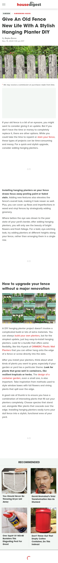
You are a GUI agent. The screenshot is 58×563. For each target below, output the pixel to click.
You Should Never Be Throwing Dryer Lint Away (13, 499)
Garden (6, 13)
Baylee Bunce (10, 38)
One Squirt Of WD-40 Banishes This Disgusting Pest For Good (13, 540)
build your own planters (27, 335)
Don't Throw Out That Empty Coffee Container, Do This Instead (42, 540)
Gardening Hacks (22, 13)
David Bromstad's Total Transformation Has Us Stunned (43, 499)
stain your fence (46, 137)
